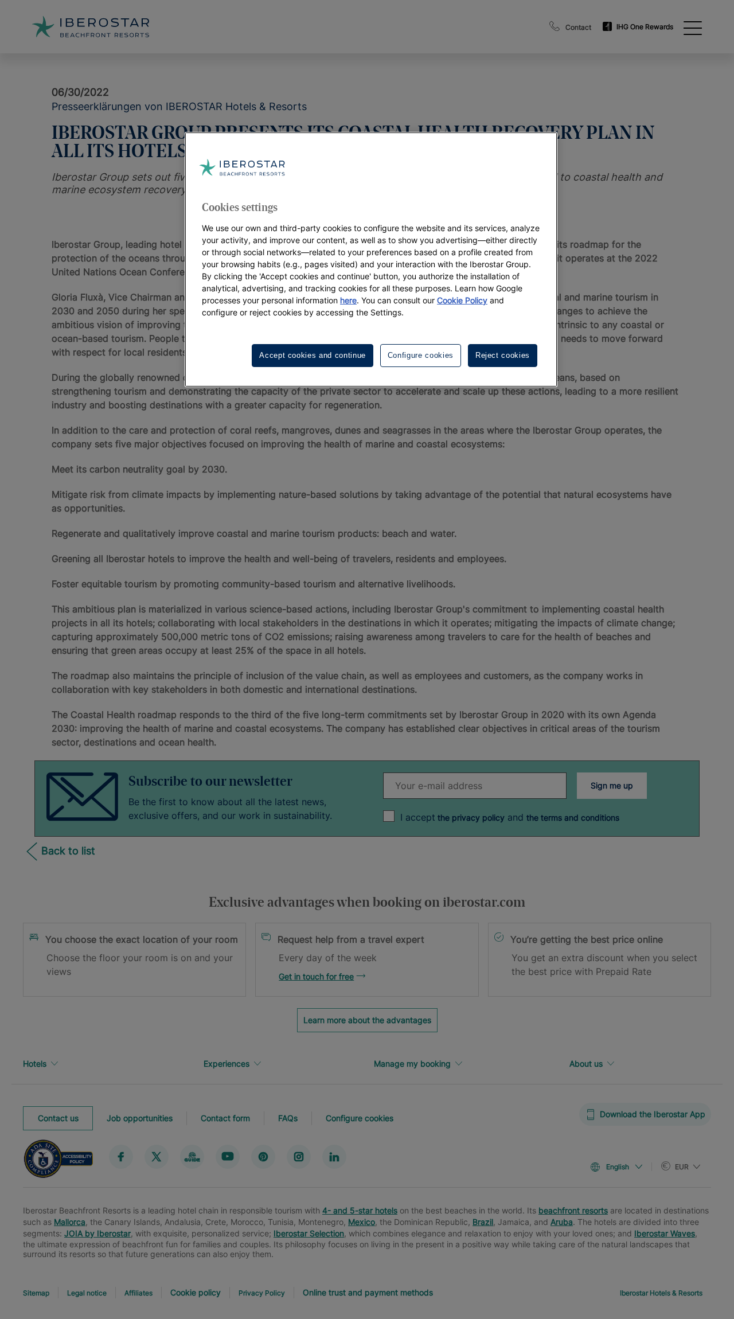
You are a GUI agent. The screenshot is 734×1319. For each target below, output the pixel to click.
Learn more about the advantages (367, 1020)
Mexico (361, 1222)
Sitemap (36, 1293)
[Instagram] (299, 1156)
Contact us (58, 1117)
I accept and (509, 817)
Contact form (225, 1117)
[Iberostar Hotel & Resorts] (90, 26)
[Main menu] (693, 27)
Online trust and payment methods (368, 1292)
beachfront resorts (573, 1210)
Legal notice (87, 1293)
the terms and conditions (572, 817)
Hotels (34, 1063)
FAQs (288, 1117)
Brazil (483, 1222)
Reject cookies (502, 355)
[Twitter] (157, 1156)
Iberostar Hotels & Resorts (661, 1293)
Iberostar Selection (309, 1233)
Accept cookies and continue (312, 355)
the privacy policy (470, 817)
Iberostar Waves (664, 1233)
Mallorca (69, 1222)
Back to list (68, 851)
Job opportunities (140, 1117)
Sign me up (612, 785)
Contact (578, 27)
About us (586, 1063)
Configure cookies (359, 1117)
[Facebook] (121, 1156)
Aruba (561, 1222)
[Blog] (192, 1156)
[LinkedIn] (334, 1156)
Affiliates (138, 1293)
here (348, 300)
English (617, 1166)
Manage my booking (412, 1063)
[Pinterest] (263, 1156)
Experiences (226, 1063)
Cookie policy (195, 1292)
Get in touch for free (316, 976)
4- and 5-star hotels (359, 1210)
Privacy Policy (262, 1293)
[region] (371, 259)
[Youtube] (228, 1156)
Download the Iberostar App (652, 1114)
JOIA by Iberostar (97, 1233)
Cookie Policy (462, 300)
